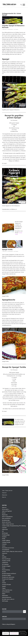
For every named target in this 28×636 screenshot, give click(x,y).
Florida (3, 538)
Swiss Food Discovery (7, 590)
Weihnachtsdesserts (6, 597)
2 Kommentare (10, 251)
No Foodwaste (5, 564)
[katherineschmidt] (11, 4)
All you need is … (6, 509)
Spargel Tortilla (7, 249)
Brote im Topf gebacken (7, 516)
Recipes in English (6, 566)
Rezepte (4, 571)
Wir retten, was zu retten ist (8, 599)
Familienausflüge (6, 535)
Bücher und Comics (6, 522)
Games (3, 546)
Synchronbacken (6, 591)
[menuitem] (21, 4)
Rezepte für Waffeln (6, 575)
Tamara (16, 29)
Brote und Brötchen (6, 518)
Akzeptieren (5, 633)
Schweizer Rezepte (6, 584)
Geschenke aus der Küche (8, 547)
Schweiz (4, 582)
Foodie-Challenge (6, 540)
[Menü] (24, 4)
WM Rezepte (5, 601)
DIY (3, 531)
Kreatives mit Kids (6, 560)
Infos (3, 555)
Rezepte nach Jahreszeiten (8, 577)
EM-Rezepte (5, 533)
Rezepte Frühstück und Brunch (9, 573)
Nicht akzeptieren (14, 633)
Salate (3, 580)
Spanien (4, 586)
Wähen (3, 593)
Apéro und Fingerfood (7, 511)
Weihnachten (5, 595)
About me (4, 497)
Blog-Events (5, 514)
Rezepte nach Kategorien (7, 579)
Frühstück (4, 544)
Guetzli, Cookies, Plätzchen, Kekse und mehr (12, 551)
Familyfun (4, 536)
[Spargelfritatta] (12, 244)
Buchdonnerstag (5, 520)
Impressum (4, 492)
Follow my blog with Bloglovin (8, 624)
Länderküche (5, 562)
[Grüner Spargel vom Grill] (12, 20)
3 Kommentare (10, 29)
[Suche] (21, 4)
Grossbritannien (5, 549)
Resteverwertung (6, 569)
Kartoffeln (4, 557)
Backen (4, 513)
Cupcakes (4, 527)
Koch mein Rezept (6, 558)
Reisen (3, 568)
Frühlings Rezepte (6, 542)
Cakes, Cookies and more (7, 490)
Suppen (4, 588)
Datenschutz (4, 494)
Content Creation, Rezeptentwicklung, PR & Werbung (14, 525)
